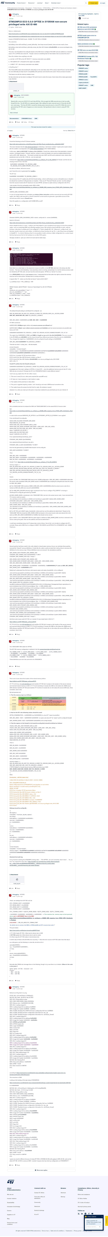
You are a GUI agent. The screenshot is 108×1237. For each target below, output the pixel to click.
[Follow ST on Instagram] (85, 1214)
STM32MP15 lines (27, 118)
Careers (9, 1210)
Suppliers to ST (11, 1214)
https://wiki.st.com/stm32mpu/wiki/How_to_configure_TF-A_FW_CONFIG (36, 159)
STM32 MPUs (46, 8)
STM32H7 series (83, 68)
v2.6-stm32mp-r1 (26, 624)
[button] (93, 3)
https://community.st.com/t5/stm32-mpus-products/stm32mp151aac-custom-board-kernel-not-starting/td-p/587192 (40, 1082)
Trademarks (69, 1230)
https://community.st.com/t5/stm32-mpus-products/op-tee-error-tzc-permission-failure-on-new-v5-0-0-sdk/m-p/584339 (40, 36)
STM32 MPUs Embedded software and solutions (89, 46)
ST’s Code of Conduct (84, 1202)
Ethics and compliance (84, 1194)
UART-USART (82, 88)
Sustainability (10, 1202)
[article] (41, 170)
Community (37, 1202)
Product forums (37, 8)
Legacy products (83, 82)
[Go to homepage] (17, 1183)
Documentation (14, 118)
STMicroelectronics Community (15, 8)
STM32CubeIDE (83, 76)
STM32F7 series (83, 85)
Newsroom (37, 1206)
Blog (8, 1218)
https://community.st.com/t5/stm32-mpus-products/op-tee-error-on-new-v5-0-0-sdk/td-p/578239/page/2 (36, 33)
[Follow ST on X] (79, 1214)
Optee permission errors (85, 44)
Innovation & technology (13, 1206)
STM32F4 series (83, 71)
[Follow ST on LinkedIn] (82, 1214)
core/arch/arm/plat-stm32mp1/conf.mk (50, 649)
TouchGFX (93, 76)
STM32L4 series (83, 79)
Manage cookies (87, 1230)
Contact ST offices (39, 1192)
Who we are (10, 1194)
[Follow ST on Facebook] (89, 1214)
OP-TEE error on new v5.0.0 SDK (88, 50)
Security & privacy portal (84, 1206)
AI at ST (36, 1214)
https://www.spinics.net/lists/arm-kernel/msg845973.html (25, 930)
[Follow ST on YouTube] (92, 1214)
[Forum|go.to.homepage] (8, 3)
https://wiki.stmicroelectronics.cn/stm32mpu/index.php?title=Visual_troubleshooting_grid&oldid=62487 (37, 144)
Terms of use (45, 1230)
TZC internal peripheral (31, 146)
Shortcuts (63, 1192)
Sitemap (63, 1196)
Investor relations (11, 1198)
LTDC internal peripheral (36, 148)
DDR (36, 118)
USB (92, 85)
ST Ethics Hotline (82, 1198)
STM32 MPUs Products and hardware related (64, 8)
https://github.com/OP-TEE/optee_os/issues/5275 (23, 621)
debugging (15, 14)
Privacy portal (77, 1230)
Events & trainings (39, 1210)
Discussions (28, 8)
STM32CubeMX (83, 74)
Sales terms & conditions (57, 1230)
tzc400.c (33, 171)
